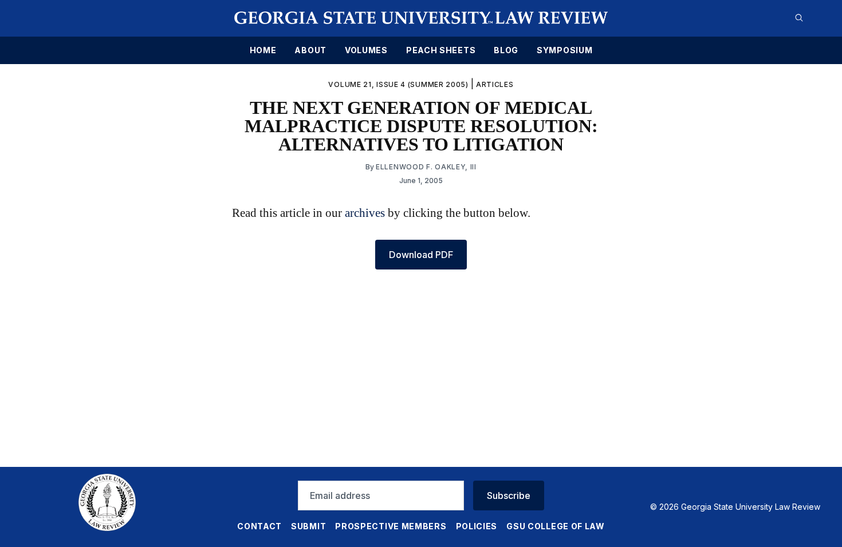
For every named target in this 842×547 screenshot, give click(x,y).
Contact (259, 526)
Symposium (564, 50)
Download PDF (421, 254)
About (310, 50)
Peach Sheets (440, 50)
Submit (308, 526)
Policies (477, 526)
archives (365, 212)
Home (263, 50)
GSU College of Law (555, 526)
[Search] (799, 17)
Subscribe (508, 495)
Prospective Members (390, 526)
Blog (506, 50)
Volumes (366, 50)
